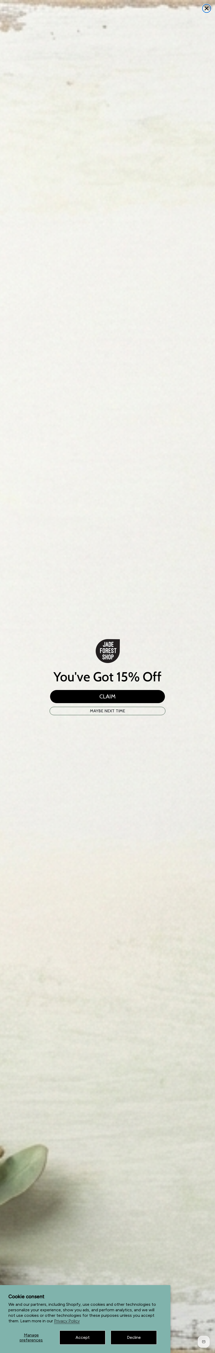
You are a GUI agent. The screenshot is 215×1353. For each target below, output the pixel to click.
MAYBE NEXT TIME (107, 710)
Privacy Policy (67, 1320)
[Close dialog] (206, 8)
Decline (134, 1337)
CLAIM (107, 696)
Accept (83, 1337)
